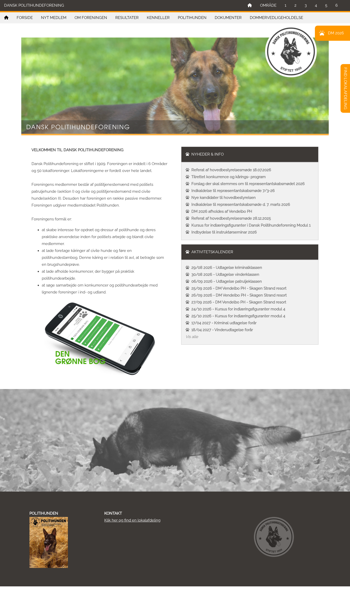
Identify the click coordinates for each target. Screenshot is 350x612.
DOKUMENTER (228, 17)
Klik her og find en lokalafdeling (132, 520)
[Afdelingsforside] (6, 17)
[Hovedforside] (249, 5)
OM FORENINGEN (91, 17)
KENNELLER (158, 17)
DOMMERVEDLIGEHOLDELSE (276, 17)
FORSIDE (25, 17)
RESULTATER (127, 17)
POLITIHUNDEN (192, 17)
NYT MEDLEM (53, 17)
